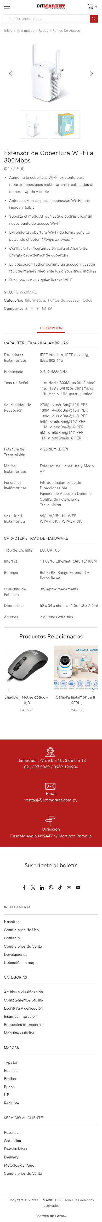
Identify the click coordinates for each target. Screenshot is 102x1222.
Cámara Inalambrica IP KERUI (76, 700)
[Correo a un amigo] (44, 308)
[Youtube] (78, 887)
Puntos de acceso (66, 30)
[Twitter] (26, 308)
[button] (10, 73)
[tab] (51, 328)
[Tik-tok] (60, 887)
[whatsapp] (49, 308)
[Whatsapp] (51, 887)
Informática (25, 30)
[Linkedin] (42, 887)
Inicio (8, 30)
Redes (43, 30)
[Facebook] (32, 308)
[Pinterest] (38, 308)
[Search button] (94, 19)
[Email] (69, 887)
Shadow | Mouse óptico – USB (26, 700)
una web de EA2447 (51, 1216)
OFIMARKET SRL (50, 1200)
